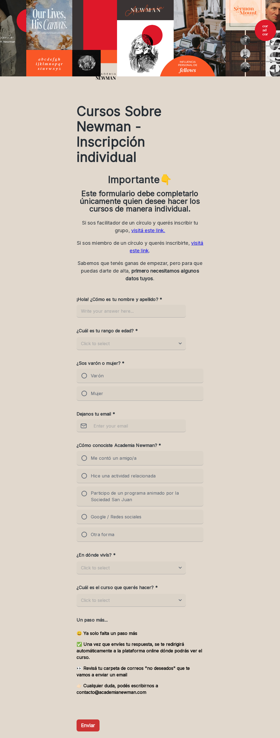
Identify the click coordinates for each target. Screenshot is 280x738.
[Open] (180, 343)
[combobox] (126, 343)
